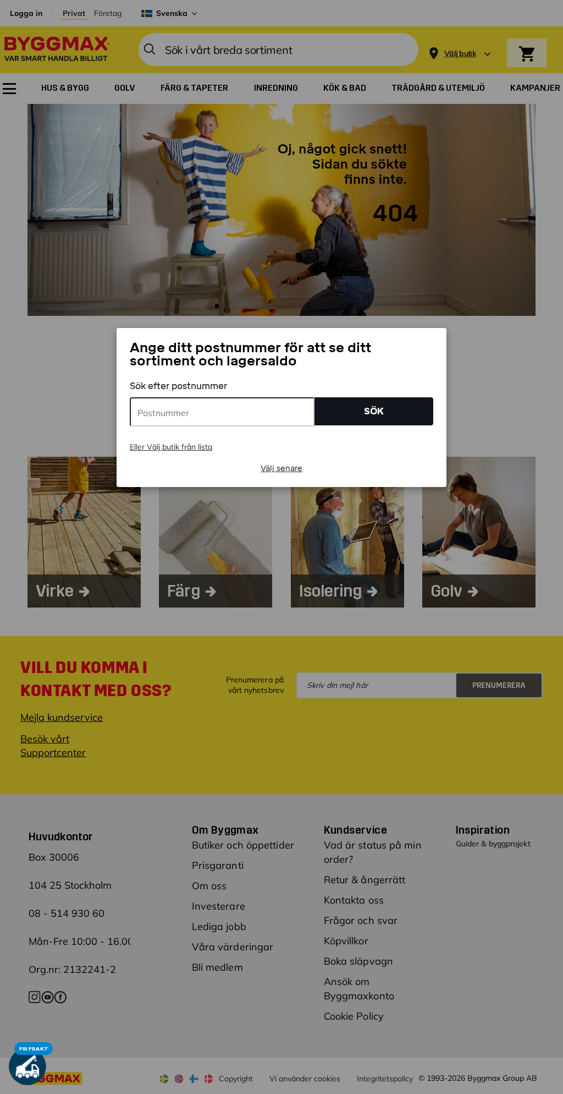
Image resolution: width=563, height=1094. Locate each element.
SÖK (374, 411)
